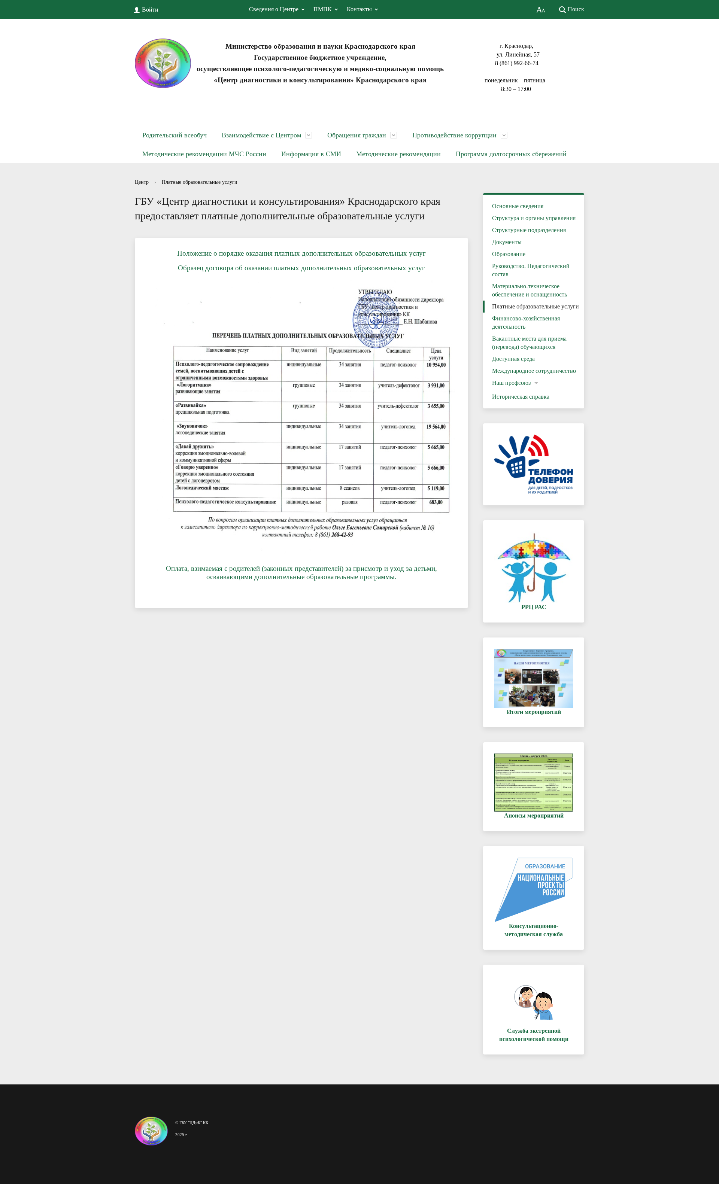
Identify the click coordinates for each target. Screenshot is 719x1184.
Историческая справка (520, 396)
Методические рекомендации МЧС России (204, 154)
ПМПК (322, 9)
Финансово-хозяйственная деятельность (526, 322)
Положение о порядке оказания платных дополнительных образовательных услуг (301, 253)
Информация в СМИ (311, 154)
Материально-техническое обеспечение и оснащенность (529, 290)
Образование (508, 254)
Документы (507, 242)
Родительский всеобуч (174, 135)
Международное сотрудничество (534, 371)
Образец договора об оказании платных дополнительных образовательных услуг (301, 268)
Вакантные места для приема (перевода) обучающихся (529, 342)
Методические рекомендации (398, 154)
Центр (142, 182)
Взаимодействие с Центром (261, 135)
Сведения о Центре (273, 9)
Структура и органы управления (534, 218)
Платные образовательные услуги (199, 182)
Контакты (359, 9)
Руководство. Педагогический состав (531, 270)
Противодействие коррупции (454, 135)
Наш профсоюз (511, 383)
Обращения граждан (356, 135)
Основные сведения (517, 206)
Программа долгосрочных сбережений (511, 154)
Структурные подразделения (529, 230)
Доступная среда (513, 359)
